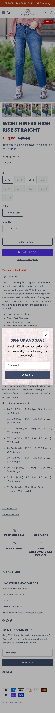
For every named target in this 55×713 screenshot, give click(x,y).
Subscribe (27, 374)
